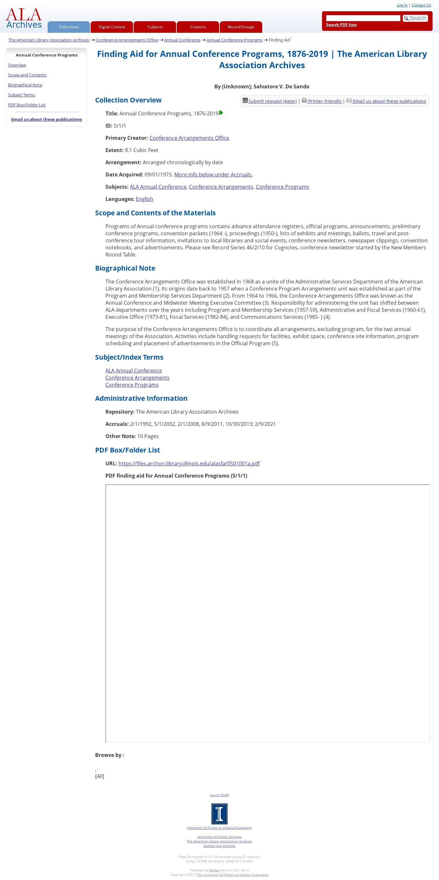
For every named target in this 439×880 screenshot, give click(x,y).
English (144, 198)
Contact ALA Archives (219, 845)
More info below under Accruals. (213, 174)
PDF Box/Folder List (27, 105)
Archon (214, 870)
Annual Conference (182, 40)
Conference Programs (282, 186)
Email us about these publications (46, 119)
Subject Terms (21, 95)
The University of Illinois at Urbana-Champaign (233, 874)
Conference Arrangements (221, 186)
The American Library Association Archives (219, 841)
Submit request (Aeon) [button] (272, 101)
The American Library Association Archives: (49, 40)
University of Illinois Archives (219, 836)
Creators (198, 27)
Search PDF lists (341, 24)
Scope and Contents (27, 75)
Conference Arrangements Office (127, 40)
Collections (69, 27)
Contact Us (421, 5)
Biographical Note (25, 85)
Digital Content (112, 27)
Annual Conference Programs (235, 40)
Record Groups (241, 27)
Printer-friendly (325, 101)
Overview (17, 65)
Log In (402, 5)
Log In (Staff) (219, 795)
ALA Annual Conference (158, 186)
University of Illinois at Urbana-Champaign (219, 827)
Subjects (155, 27)
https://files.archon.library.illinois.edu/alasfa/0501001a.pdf (189, 463)
